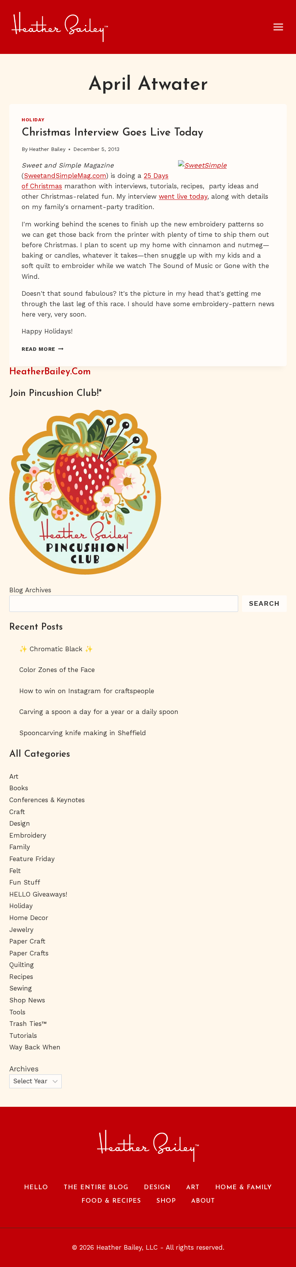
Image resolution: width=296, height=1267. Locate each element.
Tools (17, 1012)
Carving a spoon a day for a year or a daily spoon (98, 712)
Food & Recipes (111, 1201)
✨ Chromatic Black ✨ (56, 649)
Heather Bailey (47, 149)
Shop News (27, 1000)
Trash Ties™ (28, 1023)
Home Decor (28, 918)
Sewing (20, 988)
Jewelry (21, 929)
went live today (183, 196)
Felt (15, 871)
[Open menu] (282, 27)
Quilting (21, 965)
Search (264, 603)
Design (19, 823)
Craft (17, 812)
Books (18, 788)
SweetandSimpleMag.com (65, 175)
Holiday (33, 119)
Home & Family (243, 1188)
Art (13, 776)
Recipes (21, 976)
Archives (24, 1069)
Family (19, 847)
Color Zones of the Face (57, 670)
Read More (43, 349)
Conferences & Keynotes (47, 800)
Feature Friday (32, 859)
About (203, 1201)
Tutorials (23, 1035)
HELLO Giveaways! (38, 894)
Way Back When (35, 1047)
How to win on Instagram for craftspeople (86, 691)
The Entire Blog (96, 1188)
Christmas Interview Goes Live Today (112, 132)
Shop (166, 1201)
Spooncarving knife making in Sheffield (82, 733)
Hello (36, 1188)
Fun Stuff (24, 882)
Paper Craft (27, 941)
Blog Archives (30, 590)
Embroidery (27, 835)
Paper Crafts (29, 953)
